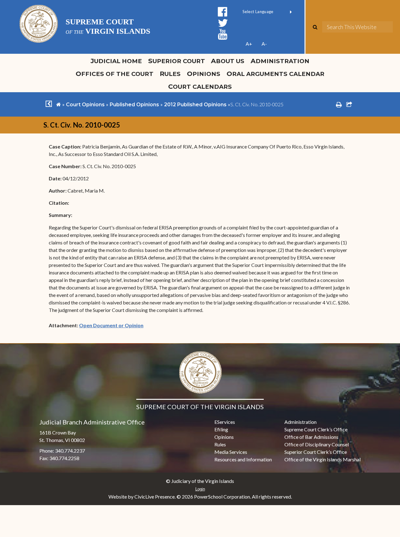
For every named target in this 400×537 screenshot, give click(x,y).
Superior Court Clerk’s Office (315, 452)
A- (264, 44)
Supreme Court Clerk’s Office (316, 429)
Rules (170, 74)
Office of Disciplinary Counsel (316, 444)
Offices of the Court (114, 74)
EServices (224, 422)
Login (200, 489)
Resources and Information (243, 459)
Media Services (230, 452)
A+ (249, 44)
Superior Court (176, 61)
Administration (280, 61)
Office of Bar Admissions (311, 437)
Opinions (203, 74)
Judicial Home (116, 61)
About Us (227, 61)
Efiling (221, 429)
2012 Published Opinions (195, 105)
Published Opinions (134, 105)
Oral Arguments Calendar (275, 74)
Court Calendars (200, 86)
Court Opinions (85, 105)
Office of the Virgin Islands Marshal (322, 459)
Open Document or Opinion (111, 325)
